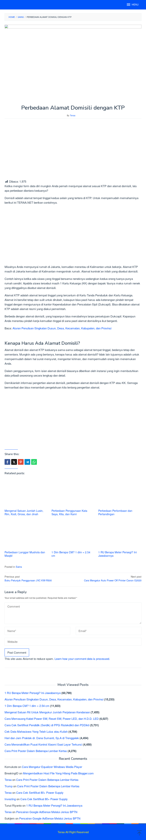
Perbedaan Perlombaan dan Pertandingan (115, 512)
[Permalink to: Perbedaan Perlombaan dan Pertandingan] (119, 493)
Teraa (8, 780)
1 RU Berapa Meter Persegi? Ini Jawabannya (117, 553)
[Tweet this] (14, 462)
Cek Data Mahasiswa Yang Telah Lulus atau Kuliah (36, 731)
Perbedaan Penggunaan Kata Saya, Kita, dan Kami (69, 512)
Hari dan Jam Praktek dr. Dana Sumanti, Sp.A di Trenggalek (42, 738)
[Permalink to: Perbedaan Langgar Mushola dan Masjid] (26, 535)
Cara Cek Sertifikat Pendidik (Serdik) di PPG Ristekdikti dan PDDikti (47, 725)
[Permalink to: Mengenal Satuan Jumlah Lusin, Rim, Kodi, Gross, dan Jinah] (26, 493)
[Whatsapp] (34, 462)
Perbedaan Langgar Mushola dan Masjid (25, 553)
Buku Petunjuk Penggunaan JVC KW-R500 (28, 578)
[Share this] (7, 462)
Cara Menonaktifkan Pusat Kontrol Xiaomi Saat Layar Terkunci (43, 744)
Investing (10, 799)
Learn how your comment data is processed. (82, 659)
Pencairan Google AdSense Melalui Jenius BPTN (46, 812)
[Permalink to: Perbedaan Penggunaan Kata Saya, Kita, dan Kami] (73, 493)
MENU (135, 4)
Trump (9, 786)
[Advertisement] (73, 148)
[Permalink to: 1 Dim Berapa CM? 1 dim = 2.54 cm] (73, 535)
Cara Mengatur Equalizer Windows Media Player (52, 767)
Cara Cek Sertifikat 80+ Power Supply (39, 792)
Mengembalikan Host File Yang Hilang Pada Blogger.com (58, 773)
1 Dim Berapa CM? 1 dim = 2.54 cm (71, 553)
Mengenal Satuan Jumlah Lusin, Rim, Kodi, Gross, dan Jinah (24, 512)
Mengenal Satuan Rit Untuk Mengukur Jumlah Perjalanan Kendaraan (47, 712)
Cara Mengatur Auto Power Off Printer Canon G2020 (112, 578)
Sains (19, 566)
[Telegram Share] (27, 462)
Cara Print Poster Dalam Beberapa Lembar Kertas (36, 751)
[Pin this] (21, 462)
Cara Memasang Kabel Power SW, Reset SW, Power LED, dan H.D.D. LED (52, 719)
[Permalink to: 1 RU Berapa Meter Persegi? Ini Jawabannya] (119, 535)
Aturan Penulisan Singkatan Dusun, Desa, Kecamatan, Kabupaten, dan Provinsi (62, 328)
